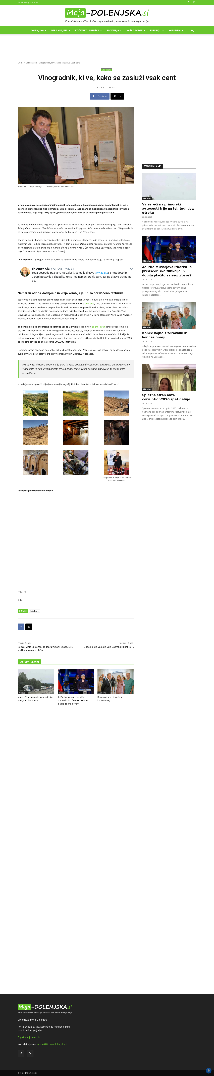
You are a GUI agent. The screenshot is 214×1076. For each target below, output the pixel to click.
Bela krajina (59, 30)
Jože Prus (34, 611)
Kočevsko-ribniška (87, 30)
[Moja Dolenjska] (107, 15)
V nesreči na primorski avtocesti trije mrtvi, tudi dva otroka (168, 208)
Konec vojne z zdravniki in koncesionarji (164, 335)
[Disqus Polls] (76, 763)
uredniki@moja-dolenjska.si (52, 1044)
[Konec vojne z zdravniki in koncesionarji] (115, 681)
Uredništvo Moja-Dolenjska (32, 1019)
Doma (21, 62)
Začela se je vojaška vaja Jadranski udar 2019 (109, 646)
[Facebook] (188, 2)
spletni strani (99, 326)
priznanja (89, 303)
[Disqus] (76, 850)
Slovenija (113, 30)
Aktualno (23, 693)
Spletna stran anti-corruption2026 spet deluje (166, 397)
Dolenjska (37, 30)
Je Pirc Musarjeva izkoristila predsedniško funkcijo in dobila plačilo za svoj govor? (73, 700)
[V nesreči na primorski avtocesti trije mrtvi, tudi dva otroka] (36, 681)
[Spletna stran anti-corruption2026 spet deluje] (169, 377)
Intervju (155, 30)
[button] (192, 30)
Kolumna (175, 30)
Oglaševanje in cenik (29, 1037)
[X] (193, 2)
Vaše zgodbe (135, 30)
